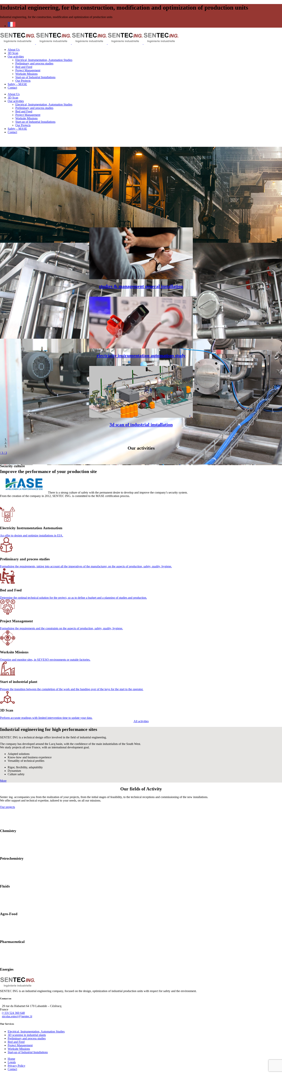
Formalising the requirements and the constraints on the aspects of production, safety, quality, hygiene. (61, 628)
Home (11, 1058)
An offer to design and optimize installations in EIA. (31, 535)
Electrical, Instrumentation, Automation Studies (36, 1031)
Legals (12, 1062)
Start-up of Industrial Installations (28, 1052)
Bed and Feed (16, 1041)
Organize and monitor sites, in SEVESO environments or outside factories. (45, 659)
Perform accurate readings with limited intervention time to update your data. (46, 717)
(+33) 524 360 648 (13, 1013)
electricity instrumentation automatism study (141, 355)
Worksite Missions (19, 1048)
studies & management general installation (141, 286)
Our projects (7, 807)
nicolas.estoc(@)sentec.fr (17, 1016)
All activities (141, 721)
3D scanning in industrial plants (27, 1035)
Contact (12, 1069)
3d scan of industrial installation (141, 424)
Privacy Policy (16, 1065)
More (3, 780)
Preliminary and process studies (27, 1038)
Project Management (20, 1045)
